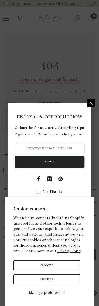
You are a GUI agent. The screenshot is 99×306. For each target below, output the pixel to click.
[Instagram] (49, 178)
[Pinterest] (60, 178)
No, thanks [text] (53, 191)
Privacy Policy (69, 251)
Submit (49, 161)
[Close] (91, 103)
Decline (47, 279)
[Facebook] (38, 178)
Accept (47, 265)
